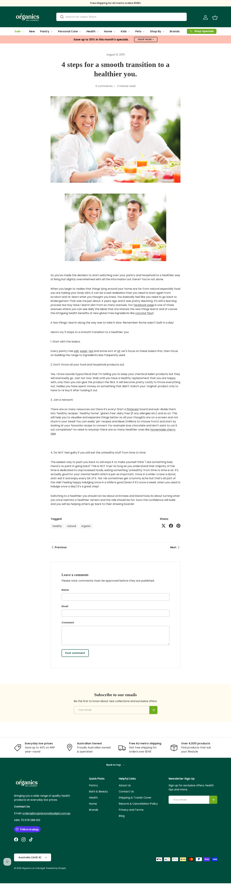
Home (108, 31)
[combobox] (121, 17)
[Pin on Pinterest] (178, 525)
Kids (124, 31)
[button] (215, 17)
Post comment (75, 653)
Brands (175, 31)
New (32, 31)
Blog (121, 816)
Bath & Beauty (98, 791)
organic (86, 526)
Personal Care (68, 31)
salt (76, 351)
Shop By (155, 31)
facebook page (144, 305)
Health (90, 31)
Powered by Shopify (56, 868)
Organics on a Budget (33, 868)
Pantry (44, 31)
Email (65, 606)
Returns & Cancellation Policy (138, 804)
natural (71, 526)
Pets (138, 31)
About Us (125, 785)
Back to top (113, 765)
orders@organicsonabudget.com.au (46, 813)
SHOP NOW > (146, 39)
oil (118, 351)
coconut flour (144, 313)
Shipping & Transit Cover (135, 798)
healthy (57, 526)
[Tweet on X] (163, 525)
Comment (68, 622)
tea (91, 351)
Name (65, 590)
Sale (17, 31)
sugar (83, 351)
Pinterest (133, 409)
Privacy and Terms (131, 810)
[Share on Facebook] (171, 525)
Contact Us (126, 791)
